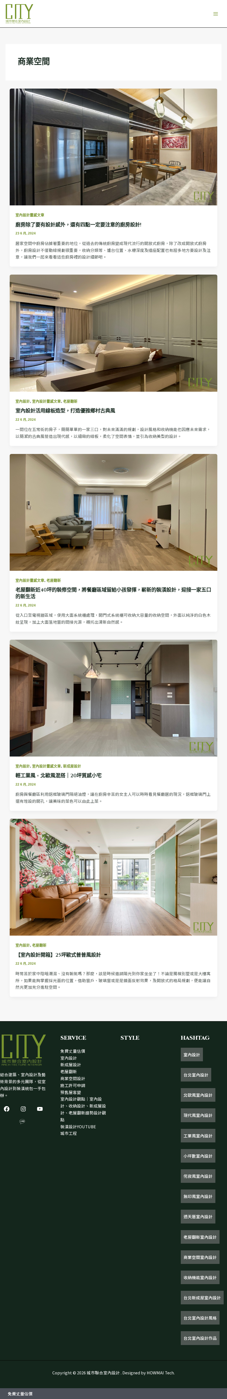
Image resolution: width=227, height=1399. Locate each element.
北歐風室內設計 (198, 1095)
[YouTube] (40, 1109)
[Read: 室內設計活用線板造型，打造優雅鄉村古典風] (114, 332)
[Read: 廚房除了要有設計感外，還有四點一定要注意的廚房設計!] (114, 146)
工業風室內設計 (198, 1136)
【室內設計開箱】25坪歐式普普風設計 (58, 955)
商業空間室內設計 (200, 1257)
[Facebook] (7, 1109)
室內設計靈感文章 (30, 215)
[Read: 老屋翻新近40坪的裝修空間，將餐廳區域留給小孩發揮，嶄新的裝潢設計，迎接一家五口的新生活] (114, 512)
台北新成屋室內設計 (202, 1297)
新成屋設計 (72, 766)
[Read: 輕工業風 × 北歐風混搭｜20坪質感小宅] (114, 697)
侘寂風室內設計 (198, 1176)
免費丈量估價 (72, 1051)
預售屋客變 (70, 1092)
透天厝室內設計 (198, 1216)
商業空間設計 (72, 1078)
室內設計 (23, 401)
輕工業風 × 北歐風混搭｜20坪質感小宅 (59, 775)
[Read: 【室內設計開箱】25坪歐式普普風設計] (114, 876)
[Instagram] (23, 1109)
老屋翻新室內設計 (200, 1237)
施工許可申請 (72, 1085)
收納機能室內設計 (200, 1277)
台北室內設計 (196, 1075)
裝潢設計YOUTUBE (78, 1126)
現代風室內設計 (198, 1115)
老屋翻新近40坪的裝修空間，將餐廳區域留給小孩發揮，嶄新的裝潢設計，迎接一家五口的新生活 (113, 593)
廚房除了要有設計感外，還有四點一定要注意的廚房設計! (78, 224)
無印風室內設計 (198, 1196)
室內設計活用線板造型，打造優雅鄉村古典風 (65, 410)
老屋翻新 (70, 401)
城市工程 (68, 1133)
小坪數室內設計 (198, 1156)
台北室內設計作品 (200, 1338)
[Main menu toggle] (215, 14)
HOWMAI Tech (160, 1372)
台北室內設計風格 (200, 1318)
